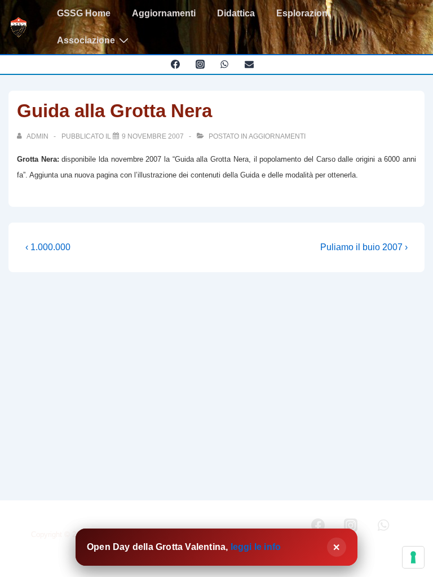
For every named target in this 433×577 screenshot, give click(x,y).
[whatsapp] (224, 64)
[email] (249, 64)
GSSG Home (84, 13)
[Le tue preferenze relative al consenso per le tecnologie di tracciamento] (413, 557)
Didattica (236, 13)
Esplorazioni (303, 13)
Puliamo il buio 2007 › (364, 247)
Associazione (86, 40)
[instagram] (200, 64)
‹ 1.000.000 (47, 247)
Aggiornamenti (164, 13)
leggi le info (256, 547)
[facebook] (175, 64)
